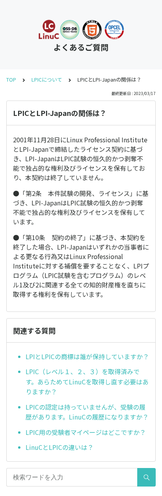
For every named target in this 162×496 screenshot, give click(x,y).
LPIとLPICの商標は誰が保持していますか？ (87, 356)
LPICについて (46, 79)
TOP (11, 79)
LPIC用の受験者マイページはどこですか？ (86, 432)
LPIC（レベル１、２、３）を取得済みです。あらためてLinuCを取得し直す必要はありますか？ (87, 381)
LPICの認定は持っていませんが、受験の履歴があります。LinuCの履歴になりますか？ (87, 412)
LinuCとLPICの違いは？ (60, 447)
